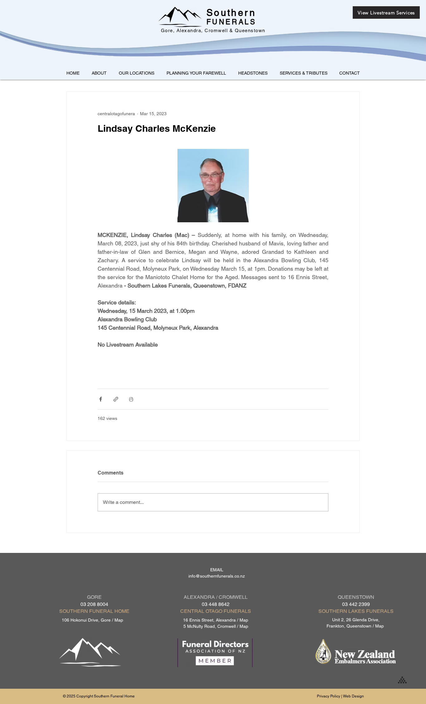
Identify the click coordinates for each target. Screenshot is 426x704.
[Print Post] (131, 399)
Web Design (353, 696)
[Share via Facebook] (101, 399)
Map (118, 620)
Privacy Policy (328, 696)
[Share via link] (116, 399)
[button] (136, 73)
